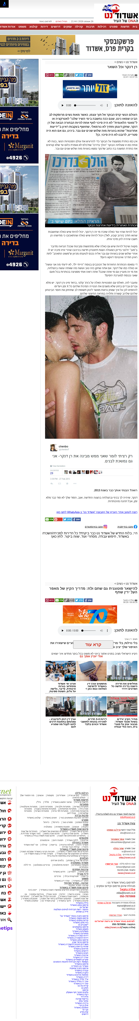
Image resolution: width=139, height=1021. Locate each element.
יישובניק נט (83, 906)
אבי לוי (85, 991)
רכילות (102, 26)
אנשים (41, 777)
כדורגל (46, 804)
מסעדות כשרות (42, 793)
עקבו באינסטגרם (94, 508)
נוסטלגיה (48, 808)
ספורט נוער (68, 804)
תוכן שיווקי (83, 853)
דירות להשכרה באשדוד (77, 919)
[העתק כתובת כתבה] (69, 58)
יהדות (62, 876)
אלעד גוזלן (83, 983)
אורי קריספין (111, 845)
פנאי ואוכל (52, 876)
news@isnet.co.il (126, 855)
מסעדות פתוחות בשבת (45, 790)
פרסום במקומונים (80, 908)
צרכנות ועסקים (80, 851)
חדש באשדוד (59, 853)
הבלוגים (84, 840)
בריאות (54, 826)
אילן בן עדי (83, 987)
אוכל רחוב (71, 795)
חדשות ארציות (81, 784)
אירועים (84, 822)
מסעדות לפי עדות (60, 793)
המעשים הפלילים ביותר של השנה (56, 880)
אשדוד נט (131, 43)
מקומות (50, 777)
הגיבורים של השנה (79, 813)
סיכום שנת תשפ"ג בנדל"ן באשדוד (39, 817)
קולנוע (33, 26)
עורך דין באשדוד (80, 965)
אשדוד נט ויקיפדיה (79, 948)
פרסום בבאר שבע (80, 924)
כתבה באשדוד (81, 954)
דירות (44, 26)
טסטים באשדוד (81, 989)
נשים (120, 43)
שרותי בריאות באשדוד (78, 928)
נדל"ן (38, 784)
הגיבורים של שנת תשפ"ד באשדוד (72, 833)
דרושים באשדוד (81, 932)
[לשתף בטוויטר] (78, 58)
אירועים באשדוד (80, 930)
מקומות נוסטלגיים (80, 847)
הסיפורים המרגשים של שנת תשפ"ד (72, 835)
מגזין (85, 806)
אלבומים (83, 819)
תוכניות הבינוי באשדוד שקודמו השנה (37, 833)
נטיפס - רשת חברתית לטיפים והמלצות (71, 891)
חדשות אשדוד (80, 781)
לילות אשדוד (72, 822)
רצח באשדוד (82, 976)
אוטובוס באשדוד (29, 880)
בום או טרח (74, 777)
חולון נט (84, 969)
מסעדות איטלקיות (29, 788)
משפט (22, 26)
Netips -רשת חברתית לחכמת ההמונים (70, 943)
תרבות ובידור (81, 797)
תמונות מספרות (62, 808)
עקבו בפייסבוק (125, 508)
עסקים (68, 26)
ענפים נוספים (82, 804)
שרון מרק (84, 993)
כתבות (85, 808)
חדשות (125, 26)
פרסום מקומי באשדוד (78, 900)
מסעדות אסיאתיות (68, 790)
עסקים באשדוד (31, 882)
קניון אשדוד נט (48, 882)
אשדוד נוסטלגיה (79, 844)
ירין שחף (128, 621)
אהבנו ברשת (74, 876)
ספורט (113, 26)
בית (135, 26)
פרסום (85, 972)
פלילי (46, 784)
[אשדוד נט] (114, 788)
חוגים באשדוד (50, 799)
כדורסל (56, 804)
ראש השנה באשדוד (68, 878)
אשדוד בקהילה (80, 824)
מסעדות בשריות (81, 788)
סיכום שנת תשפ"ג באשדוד (74, 811)
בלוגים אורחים (57, 842)
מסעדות (84, 786)
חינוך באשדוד (64, 882)
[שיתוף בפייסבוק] (87, 58)
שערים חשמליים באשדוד (77, 941)
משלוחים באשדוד (80, 913)
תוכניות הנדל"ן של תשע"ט (44, 878)
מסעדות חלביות (63, 788)
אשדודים (61, 777)
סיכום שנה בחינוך (71, 815)
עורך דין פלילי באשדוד (78, 963)
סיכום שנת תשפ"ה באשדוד (74, 869)
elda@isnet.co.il (127, 839)
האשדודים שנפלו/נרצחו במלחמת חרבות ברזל (67, 837)
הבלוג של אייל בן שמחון (77, 842)
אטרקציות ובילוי (71, 858)
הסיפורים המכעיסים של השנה (71, 817)
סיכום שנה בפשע (52, 815)
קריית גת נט (83, 967)
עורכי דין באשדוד (62, 862)
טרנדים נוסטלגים (42, 847)
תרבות (90, 26)
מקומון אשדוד (82, 911)
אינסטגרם (44, 822)
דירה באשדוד (82, 959)
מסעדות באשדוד (80, 915)
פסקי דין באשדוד (80, 862)
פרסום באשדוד (81, 946)
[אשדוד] (116, 23)
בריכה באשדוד (81, 985)
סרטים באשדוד (81, 882)
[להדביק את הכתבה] (58, 502)
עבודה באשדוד (81, 952)
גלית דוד (84, 978)
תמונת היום (58, 822)
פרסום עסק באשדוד (79, 887)
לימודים (72, 853)
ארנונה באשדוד (81, 937)
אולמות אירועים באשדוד (77, 956)
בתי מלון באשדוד (80, 904)
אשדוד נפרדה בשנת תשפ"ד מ (39, 835)
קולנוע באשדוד (34, 799)
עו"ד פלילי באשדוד (79, 961)
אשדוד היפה (82, 826)
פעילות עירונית (66, 826)
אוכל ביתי (83, 790)
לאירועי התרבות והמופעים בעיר (74, 799)
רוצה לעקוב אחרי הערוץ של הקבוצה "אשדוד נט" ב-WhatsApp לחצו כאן (96, 493)
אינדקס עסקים (37, 876)
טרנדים (57, 858)
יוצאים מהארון (79, 779)
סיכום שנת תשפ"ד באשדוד (74, 831)
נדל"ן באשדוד (82, 884)
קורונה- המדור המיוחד (78, 867)
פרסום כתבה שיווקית (78, 950)
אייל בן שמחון (82, 893)
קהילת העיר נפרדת (70, 829)
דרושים (55, 26)
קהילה (79, 26)
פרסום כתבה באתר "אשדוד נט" (74, 898)
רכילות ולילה (81, 775)
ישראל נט (84, 889)
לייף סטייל (82, 855)
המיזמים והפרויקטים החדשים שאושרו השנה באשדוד (64, 871)
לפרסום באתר (45, 21)
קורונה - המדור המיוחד (76, 864)
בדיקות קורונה (82, 980)
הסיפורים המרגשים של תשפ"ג (54, 813)
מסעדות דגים (47, 788)
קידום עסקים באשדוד (78, 902)
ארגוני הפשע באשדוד (62, 784)
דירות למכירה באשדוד (78, 917)
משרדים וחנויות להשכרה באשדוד (73, 926)
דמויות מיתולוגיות (61, 847)
